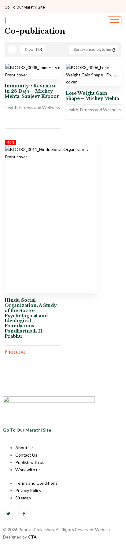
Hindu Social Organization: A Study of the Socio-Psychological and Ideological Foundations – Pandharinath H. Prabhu (31, 318)
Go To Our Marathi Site (25, 7)
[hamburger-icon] (114, 21)
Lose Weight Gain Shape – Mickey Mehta (92, 95)
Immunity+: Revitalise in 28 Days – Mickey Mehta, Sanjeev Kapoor (32, 91)
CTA (32, 536)
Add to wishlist (52, 71)
